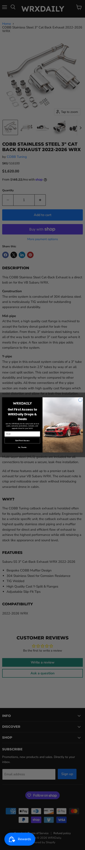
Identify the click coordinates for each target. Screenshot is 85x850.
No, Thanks (22, 447)
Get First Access (22, 440)
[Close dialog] (80, 400)
